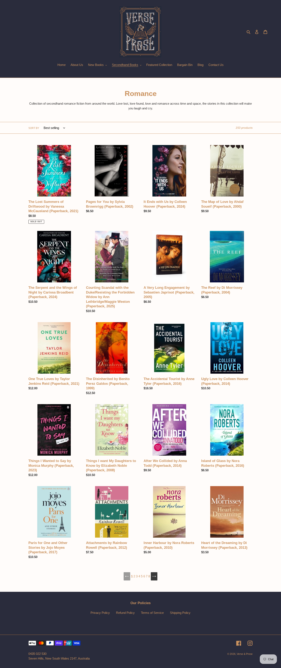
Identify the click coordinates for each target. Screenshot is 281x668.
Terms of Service (152, 612)
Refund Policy (125, 612)
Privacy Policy (100, 612)
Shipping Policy (180, 612)
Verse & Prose (245, 654)
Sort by (33, 128)
